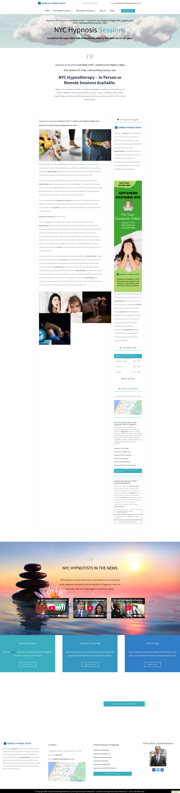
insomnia (59, 247)
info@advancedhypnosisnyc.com (128, 3)
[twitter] (158, 769)
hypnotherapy (52, 171)
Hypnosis (56, 207)
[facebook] (153, 769)
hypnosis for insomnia (64, 200)
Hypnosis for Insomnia (57, 20)
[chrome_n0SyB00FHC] (128, 401)
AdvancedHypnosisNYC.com (61, 791)
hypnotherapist (119, 151)
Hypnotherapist (80, 791)
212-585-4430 (129, 379)
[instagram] (162, 769)
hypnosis (123, 312)
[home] (128, 127)
